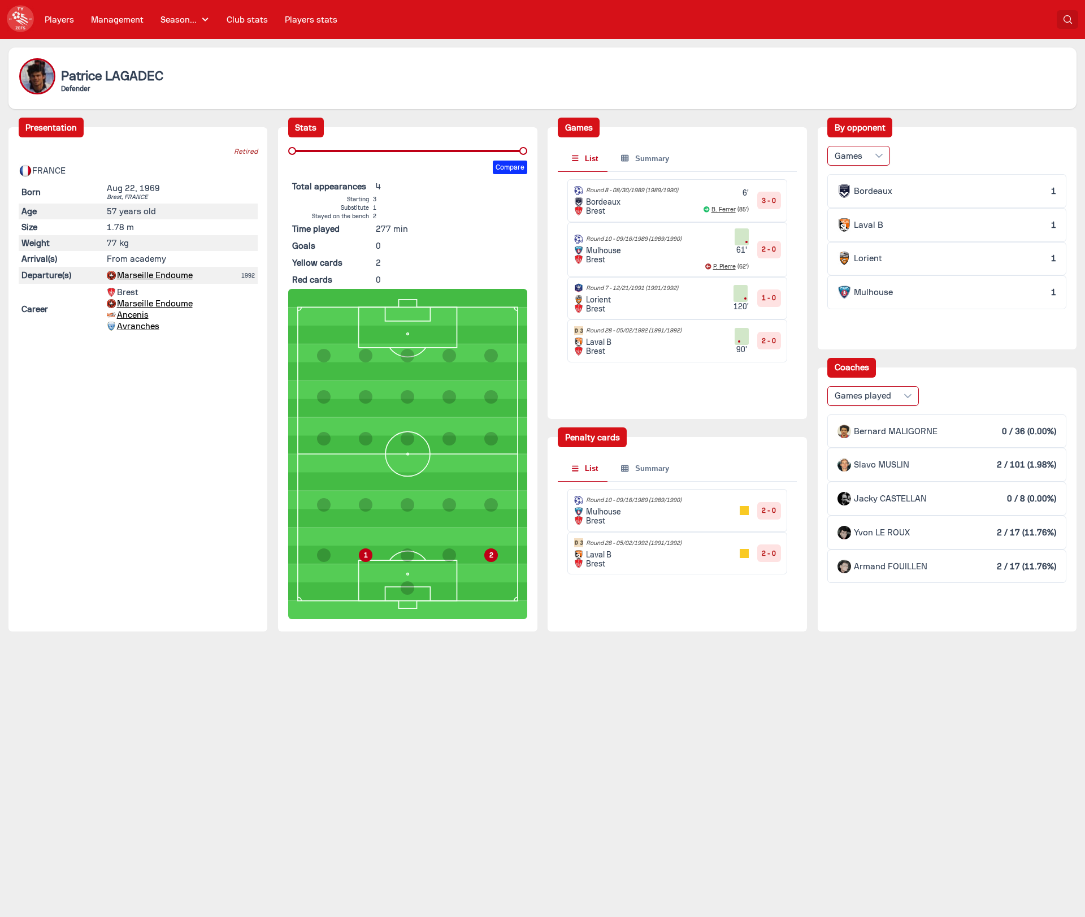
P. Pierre (724, 266)
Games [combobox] (848, 156)
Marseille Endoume (155, 275)
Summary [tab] (651, 158)
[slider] (292, 151)
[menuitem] (59, 19)
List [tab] (590, 158)
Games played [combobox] (863, 396)
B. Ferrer (723, 209)
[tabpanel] (677, 270)
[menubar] (191, 19)
